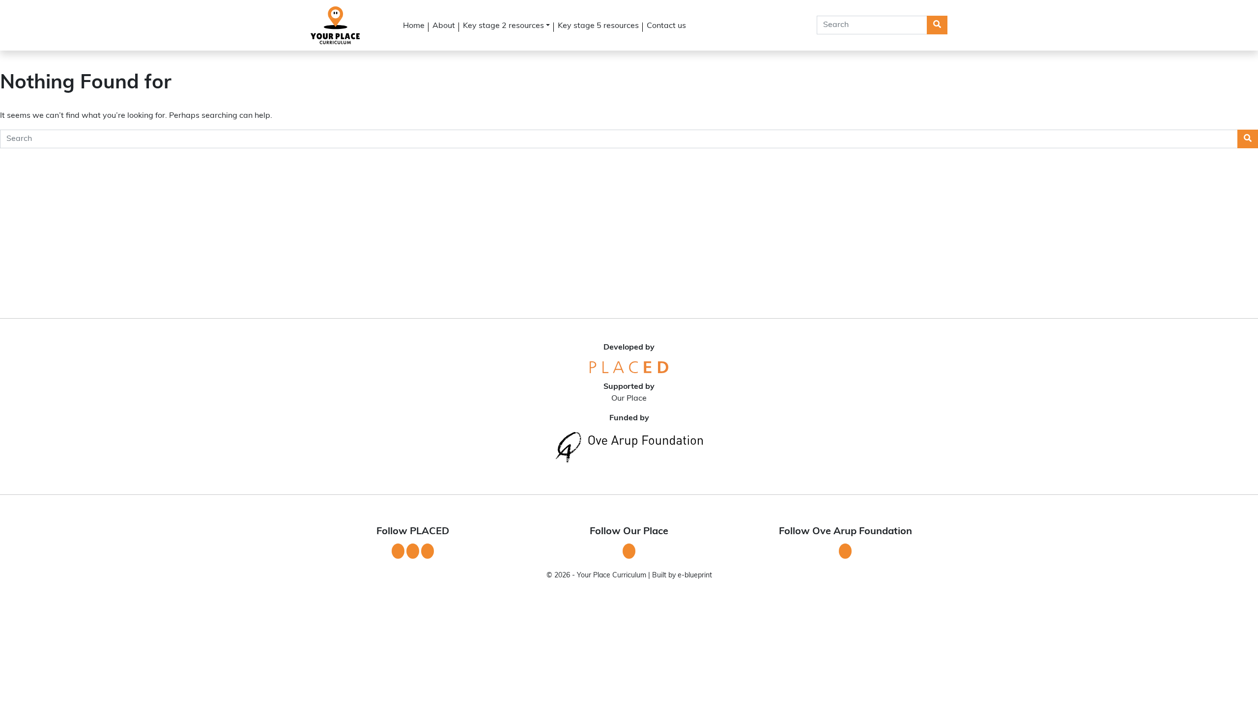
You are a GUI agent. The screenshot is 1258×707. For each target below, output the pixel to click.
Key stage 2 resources (503, 26)
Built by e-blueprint (682, 575)
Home (414, 26)
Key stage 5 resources (598, 26)
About (443, 26)
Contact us (666, 26)
